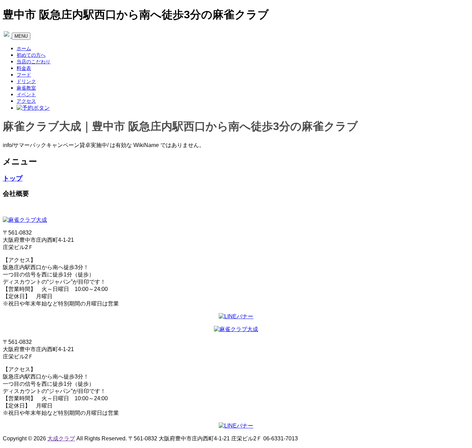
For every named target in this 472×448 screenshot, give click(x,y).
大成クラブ (61, 438)
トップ (12, 178)
